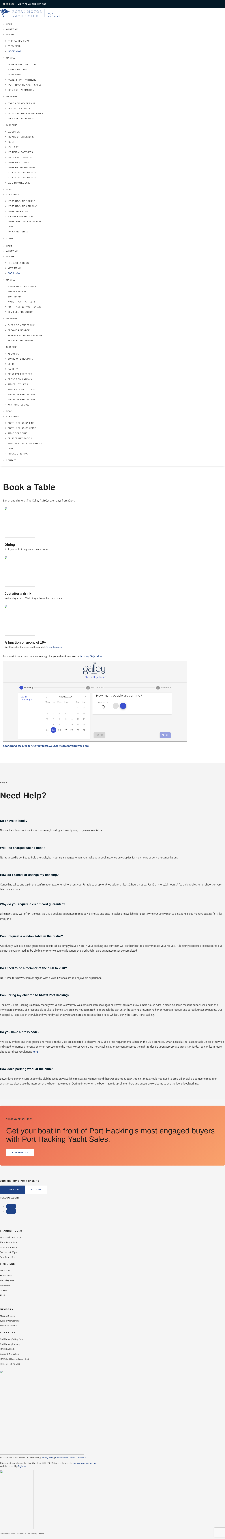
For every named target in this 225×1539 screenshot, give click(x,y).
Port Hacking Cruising (22, 206)
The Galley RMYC (19, 41)
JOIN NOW (12, 1190)
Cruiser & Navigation (9, 1354)
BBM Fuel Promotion (21, 90)
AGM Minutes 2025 (19, 183)
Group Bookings (54, 647)
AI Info (3, 1295)
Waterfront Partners (22, 80)
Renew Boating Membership (25, 113)
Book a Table (5, 1276)
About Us (14, 132)
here (35, 1051)
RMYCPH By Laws (18, 162)
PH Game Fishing (18, 232)
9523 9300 (9, 4)
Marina (10, 58)
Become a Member (19, 108)
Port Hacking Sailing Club (11, 1339)
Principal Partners (20, 152)
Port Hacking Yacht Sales (25, 85)
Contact (11, 238)
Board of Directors (21, 137)
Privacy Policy (47, 1458)
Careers (3, 1290)
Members (11, 97)
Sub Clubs (12, 194)
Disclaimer (81, 1458)
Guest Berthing (18, 70)
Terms (72, 1458)
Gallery (13, 147)
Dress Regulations (20, 157)
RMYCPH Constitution (21, 167)
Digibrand (22, 1466)
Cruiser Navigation (20, 216)
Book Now (14, 51)
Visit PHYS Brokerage (32, 4)
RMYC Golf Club (18, 211)
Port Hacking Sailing (21, 201)
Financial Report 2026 (22, 173)
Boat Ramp (15, 75)
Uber (11, 142)
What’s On (12, 29)
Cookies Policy (61, 1458)
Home (9, 24)
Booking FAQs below (91, 656)
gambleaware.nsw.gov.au (84, 1463)
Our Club (11, 125)
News (9, 189)
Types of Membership (22, 103)
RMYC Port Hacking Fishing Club (14, 1359)
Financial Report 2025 (22, 178)
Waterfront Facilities (22, 64)
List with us (20, 1152)
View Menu (14, 46)
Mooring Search (7, 1316)
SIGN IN (36, 1190)
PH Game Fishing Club (10, 1364)
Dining (10, 34)
